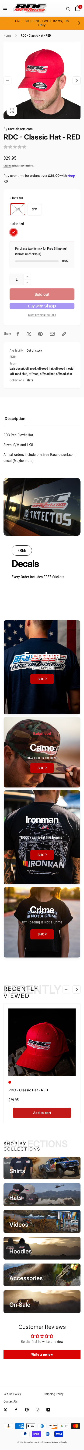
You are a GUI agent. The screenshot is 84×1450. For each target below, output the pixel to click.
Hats (30, 380)
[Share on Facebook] (18, 334)
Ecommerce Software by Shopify (54, 1442)
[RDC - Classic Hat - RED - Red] (9, 1082)
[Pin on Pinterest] (40, 334)
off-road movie (64, 368)
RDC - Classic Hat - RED (28, 1090)
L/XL (17, 209)
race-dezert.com (18, 129)
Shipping (7, 165)
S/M (34, 209)
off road (30, 368)
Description (15, 418)
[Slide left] (5, 23)
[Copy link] (64, 334)
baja (12, 368)
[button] (5, 8)
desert (20, 368)
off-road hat (45, 368)
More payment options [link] (42, 315)
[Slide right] (79, 23)
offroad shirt (64, 374)
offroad (33, 374)
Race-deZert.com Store (33, 1442)
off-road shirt (18, 374)
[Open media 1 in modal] (42, 80)
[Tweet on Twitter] (29, 334)
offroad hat (47, 374)
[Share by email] (52, 334)
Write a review (42, 1354)
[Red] (13, 232)
